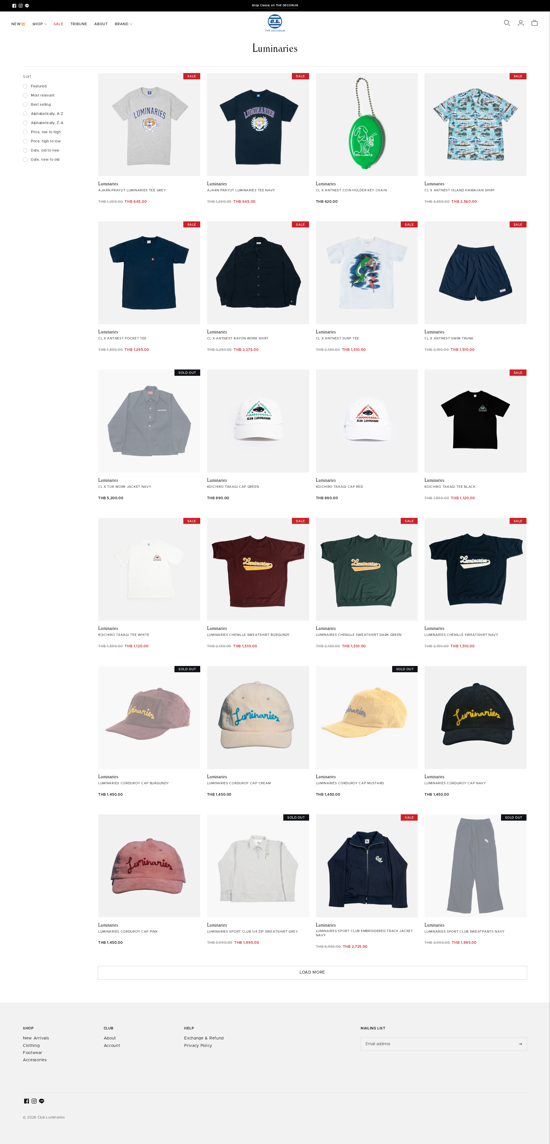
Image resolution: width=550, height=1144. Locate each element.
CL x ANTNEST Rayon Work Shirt (238, 338)
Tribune (78, 24)
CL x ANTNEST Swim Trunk (449, 338)
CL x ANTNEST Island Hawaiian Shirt (460, 190)
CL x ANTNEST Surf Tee (338, 338)
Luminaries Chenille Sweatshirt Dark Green (359, 634)
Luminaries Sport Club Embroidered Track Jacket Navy (364, 933)
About (101, 24)
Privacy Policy (198, 1046)
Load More (312, 972)
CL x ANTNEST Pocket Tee (122, 338)
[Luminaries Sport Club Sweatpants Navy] (475, 866)
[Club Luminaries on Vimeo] (27, 6)
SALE (59, 24)
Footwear (32, 1053)
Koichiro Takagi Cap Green (233, 486)
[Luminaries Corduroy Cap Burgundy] (149, 717)
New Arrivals (36, 1038)
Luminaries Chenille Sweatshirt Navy (461, 634)
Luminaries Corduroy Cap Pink (128, 931)
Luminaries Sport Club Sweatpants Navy (465, 931)
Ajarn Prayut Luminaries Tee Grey (132, 190)
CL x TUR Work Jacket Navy (125, 486)
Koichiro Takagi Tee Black (450, 486)
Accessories (35, 1060)
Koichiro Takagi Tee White (124, 634)
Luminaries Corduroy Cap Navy (455, 783)
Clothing (31, 1046)
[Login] (521, 23)
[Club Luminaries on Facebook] (14, 6)
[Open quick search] (507, 23)
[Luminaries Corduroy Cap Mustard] (367, 717)
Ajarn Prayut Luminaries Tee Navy (241, 190)
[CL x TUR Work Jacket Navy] (149, 421)
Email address (378, 1037)
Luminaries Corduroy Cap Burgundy (133, 783)
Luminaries (108, 183)
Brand (122, 24)
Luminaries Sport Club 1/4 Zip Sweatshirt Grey (252, 931)
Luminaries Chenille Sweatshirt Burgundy (248, 634)
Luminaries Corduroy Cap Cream (239, 783)
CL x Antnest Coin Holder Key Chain (351, 190)
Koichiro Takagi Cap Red (339, 486)
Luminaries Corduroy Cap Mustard (350, 783)
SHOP (37, 24)
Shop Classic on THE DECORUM (275, 5)
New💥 (18, 24)
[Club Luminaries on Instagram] (21, 6)
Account (112, 1046)
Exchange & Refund (204, 1038)
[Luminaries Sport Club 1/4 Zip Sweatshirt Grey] (258, 866)
